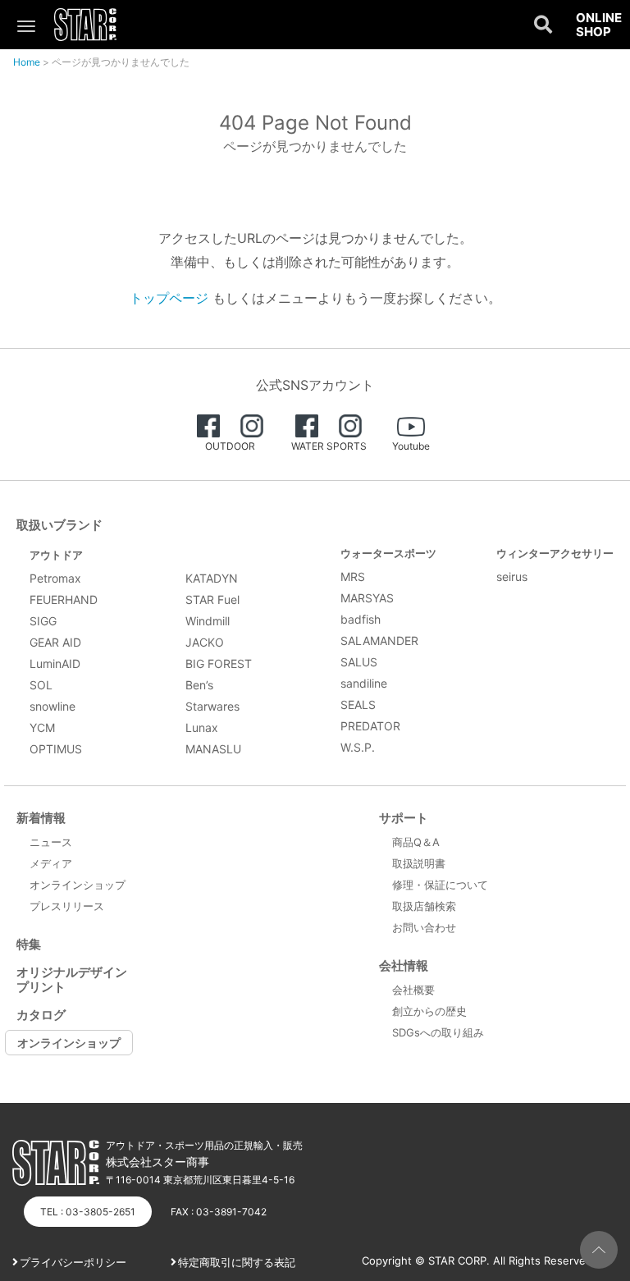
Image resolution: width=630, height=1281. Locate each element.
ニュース (51, 842)
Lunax (201, 727)
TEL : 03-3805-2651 (87, 1212)
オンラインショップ (78, 884)
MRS (352, 576)
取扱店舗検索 (424, 906)
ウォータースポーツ (388, 553)
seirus (511, 576)
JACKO (204, 642)
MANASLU (213, 749)
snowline (52, 706)
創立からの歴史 (429, 1011)
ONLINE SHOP (599, 25)
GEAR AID (55, 642)
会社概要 (413, 989)
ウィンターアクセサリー (555, 553)
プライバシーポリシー (73, 1262)
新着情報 (41, 818)
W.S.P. (357, 747)
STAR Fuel (212, 599)
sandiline (363, 683)
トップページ (169, 298)
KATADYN (211, 578)
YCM (42, 727)
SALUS (358, 662)
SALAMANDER (379, 640)
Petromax (55, 578)
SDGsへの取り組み (438, 1032)
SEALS (358, 704)
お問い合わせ (424, 927)
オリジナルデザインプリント (71, 979)
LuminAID (55, 663)
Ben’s (199, 685)
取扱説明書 (418, 863)
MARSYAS (367, 598)
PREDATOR (370, 726)
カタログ (41, 1015)
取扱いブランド (59, 525)
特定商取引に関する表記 (236, 1262)
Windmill (207, 621)
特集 (28, 944)
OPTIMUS (56, 749)
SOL (41, 685)
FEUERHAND (64, 599)
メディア (51, 863)
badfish (360, 619)
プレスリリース (67, 906)
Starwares (212, 706)
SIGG (43, 621)
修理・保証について (440, 884)
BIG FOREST (218, 663)
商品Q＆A (416, 842)
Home (26, 62)
